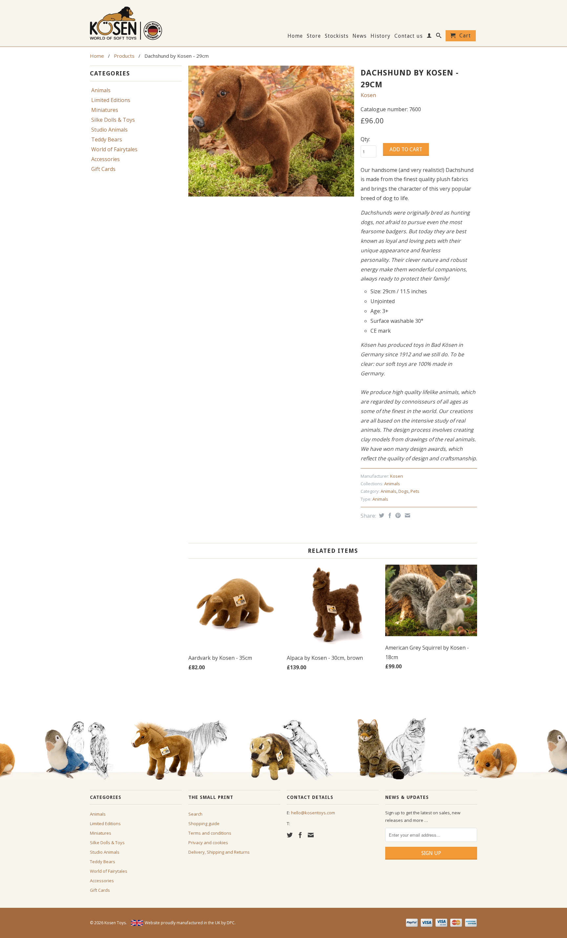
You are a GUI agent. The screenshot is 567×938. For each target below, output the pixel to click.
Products (124, 55)
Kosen (368, 95)
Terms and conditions (209, 833)
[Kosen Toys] (136, 22)
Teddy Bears (106, 139)
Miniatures (104, 110)
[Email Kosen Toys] (311, 835)
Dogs (403, 491)
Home (295, 36)
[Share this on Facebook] (389, 515)
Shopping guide (204, 823)
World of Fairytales (114, 149)
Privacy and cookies (208, 842)
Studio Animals (109, 130)
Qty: (365, 139)
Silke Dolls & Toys (113, 120)
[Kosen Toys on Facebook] (300, 835)
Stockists (336, 36)
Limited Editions (110, 100)
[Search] (439, 37)
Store (314, 36)
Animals (101, 90)
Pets (414, 491)
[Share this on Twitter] (380, 515)
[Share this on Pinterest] (397, 515)
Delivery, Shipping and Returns (219, 852)
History (380, 36)
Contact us (408, 36)
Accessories (105, 159)
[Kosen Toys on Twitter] (290, 835)
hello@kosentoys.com (313, 813)
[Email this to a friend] (406, 515)
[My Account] (429, 37)
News (359, 36)
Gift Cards (103, 169)
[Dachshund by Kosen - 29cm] (271, 131)
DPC (231, 923)
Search (195, 814)
